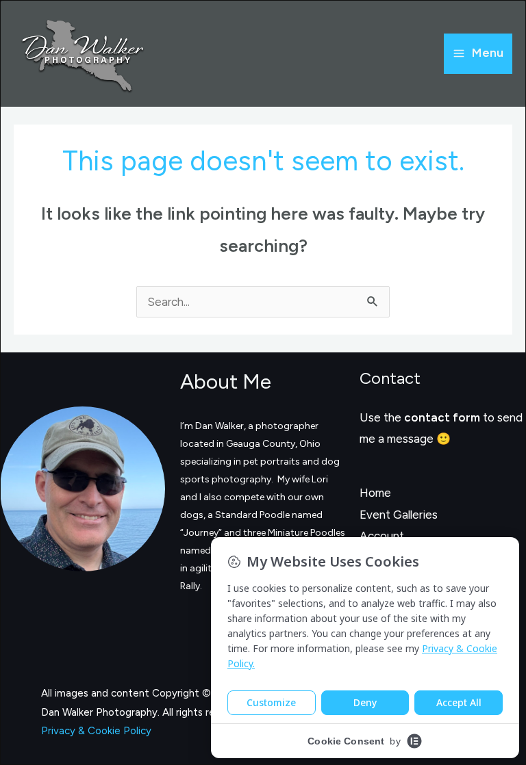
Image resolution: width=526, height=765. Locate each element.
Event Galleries (399, 514)
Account (382, 536)
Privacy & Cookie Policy (96, 731)
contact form (442, 417)
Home (375, 493)
